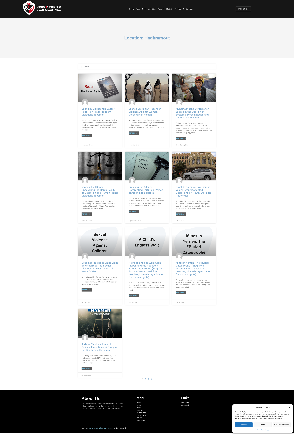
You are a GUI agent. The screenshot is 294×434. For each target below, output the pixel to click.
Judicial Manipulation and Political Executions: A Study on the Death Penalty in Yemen (100, 347)
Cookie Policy (259, 430)
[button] (289, 407)
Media (159, 9)
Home (131, 9)
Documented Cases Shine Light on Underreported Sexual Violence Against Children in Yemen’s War (100, 267)
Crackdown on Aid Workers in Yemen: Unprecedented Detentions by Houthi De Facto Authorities (193, 191)
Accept (244, 425)
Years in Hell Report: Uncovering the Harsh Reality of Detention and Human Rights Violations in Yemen (100, 191)
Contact (178, 9)
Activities (152, 9)
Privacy (267, 430)
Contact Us (185, 403)
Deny (262, 425)
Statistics (170, 9)
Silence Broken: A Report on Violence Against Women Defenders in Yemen (145, 111)
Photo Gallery (141, 413)
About (138, 9)
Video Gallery (141, 415)
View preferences (281, 425)
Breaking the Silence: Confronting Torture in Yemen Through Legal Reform (146, 190)
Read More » (87, 135)
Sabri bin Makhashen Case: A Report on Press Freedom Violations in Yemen (98, 111)
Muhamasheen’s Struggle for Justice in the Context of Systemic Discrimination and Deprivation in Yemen (192, 113)
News (144, 9)
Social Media (188, 9)
